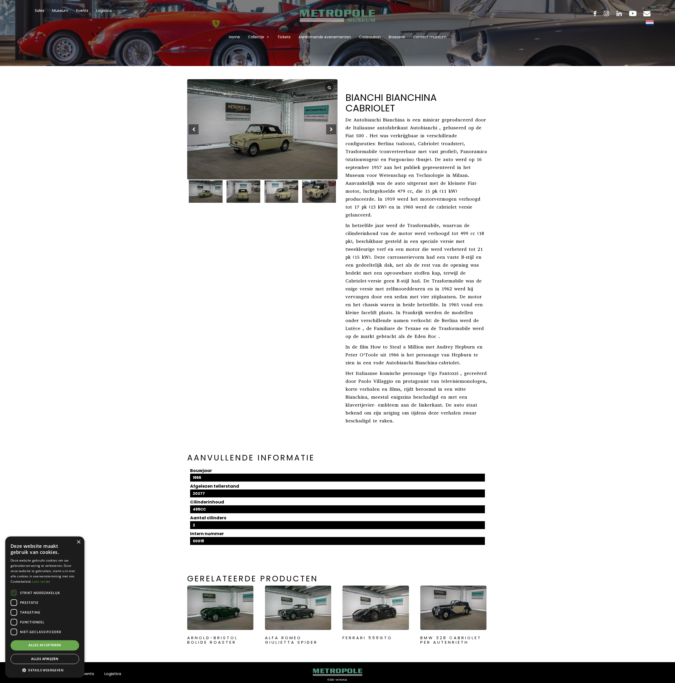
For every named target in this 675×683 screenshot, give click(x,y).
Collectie (256, 37)
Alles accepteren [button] (44, 645)
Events (82, 10)
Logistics (104, 10)
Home (234, 37)
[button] (331, 129)
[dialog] (44, 607)
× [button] (78, 542)
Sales (39, 10)
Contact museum (429, 37)
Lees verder (41, 581)
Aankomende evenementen (324, 37)
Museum (60, 10)
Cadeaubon (370, 37)
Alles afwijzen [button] (45, 659)
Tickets (284, 37)
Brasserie (397, 37)
